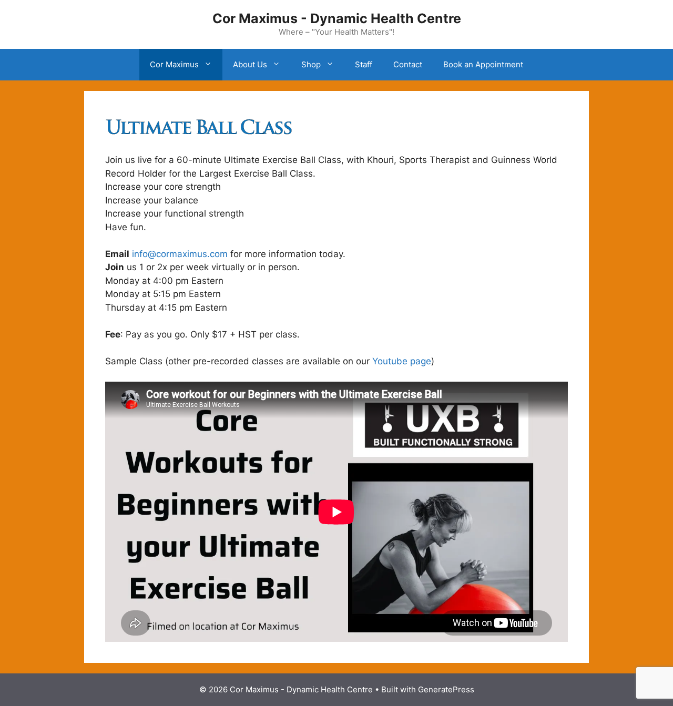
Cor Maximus (174, 64)
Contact (407, 64)
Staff (363, 64)
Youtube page (401, 361)
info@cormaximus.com (180, 254)
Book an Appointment (483, 64)
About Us (250, 64)
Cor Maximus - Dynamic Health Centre (336, 18)
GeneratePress (446, 689)
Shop (311, 64)
